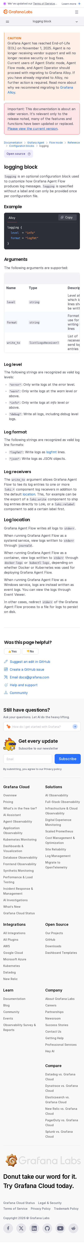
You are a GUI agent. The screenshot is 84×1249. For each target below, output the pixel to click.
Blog (6, 1005)
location (29, 494)
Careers (50, 1005)
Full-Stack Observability (62, 802)
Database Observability (20, 857)
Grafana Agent (35, 142)
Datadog (9, 972)
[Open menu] (77, 12)
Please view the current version (32, 129)
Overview (10, 795)
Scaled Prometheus (59, 831)
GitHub (50, 939)
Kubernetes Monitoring (19, 839)
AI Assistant (12, 815)
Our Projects (54, 933)
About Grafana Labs (60, 998)
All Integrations (14, 933)
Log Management (58, 856)
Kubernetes (11, 966)
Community (11, 1012)
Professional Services (61, 1044)
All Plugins (10, 939)
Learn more (69, 3)
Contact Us (53, 1031)
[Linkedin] (34, 1228)
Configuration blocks (21, 145)
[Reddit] (73, 1228)
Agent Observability (17, 821)
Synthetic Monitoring (18, 870)
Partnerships (54, 1012)
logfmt (51, 452)
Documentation (13, 142)
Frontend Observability (19, 864)
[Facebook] (8, 1228)
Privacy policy (53, 769)
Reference (74, 142)
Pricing (8, 802)
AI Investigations (15, 900)
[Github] (47, 1228)
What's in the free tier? (20, 808)
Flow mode (56, 142)
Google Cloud (13, 952)
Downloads (53, 946)
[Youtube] (60, 1228)
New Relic (10, 979)
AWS (6, 946)
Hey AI (49, 1051)
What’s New (12, 906)
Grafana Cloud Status (19, 913)
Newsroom (53, 1018)
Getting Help (54, 1038)
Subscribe (67, 759)
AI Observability (56, 795)
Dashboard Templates (61, 952)
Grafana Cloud (34, 1185)
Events (8, 1018)
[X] (21, 1228)
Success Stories (56, 1025)
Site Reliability (55, 849)
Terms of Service (44, 3)
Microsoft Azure (14, 959)
